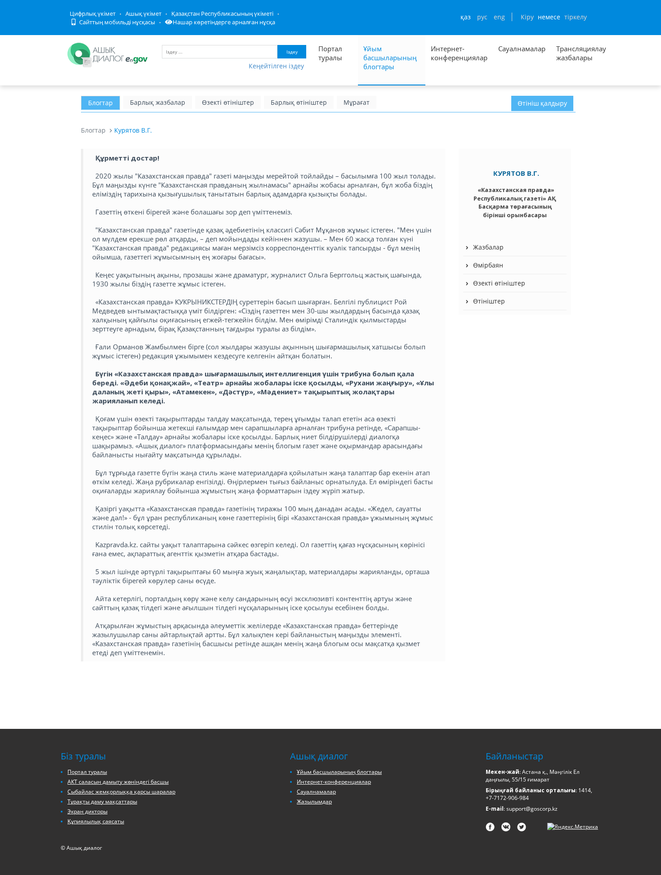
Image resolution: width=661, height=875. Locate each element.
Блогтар (100, 102)
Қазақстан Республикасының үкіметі (222, 13)
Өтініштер (489, 301)
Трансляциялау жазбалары (571, 53)
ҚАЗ (465, 17)
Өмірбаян (488, 265)
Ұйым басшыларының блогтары (390, 57)
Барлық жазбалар (157, 102)
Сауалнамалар (521, 48)
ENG (499, 17)
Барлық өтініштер (299, 102)
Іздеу (292, 52)
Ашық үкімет (143, 13)
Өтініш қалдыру (542, 103)
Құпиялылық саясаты (95, 821)
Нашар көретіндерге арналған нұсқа (224, 22)
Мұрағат (357, 102)
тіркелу (575, 17)
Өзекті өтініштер (228, 102)
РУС (482, 17)
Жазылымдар (314, 801)
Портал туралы (330, 53)
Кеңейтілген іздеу (276, 66)
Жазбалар (488, 247)
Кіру (527, 17)
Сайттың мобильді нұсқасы (116, 22)
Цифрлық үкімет (93, 13)
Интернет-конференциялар (459, 53)
